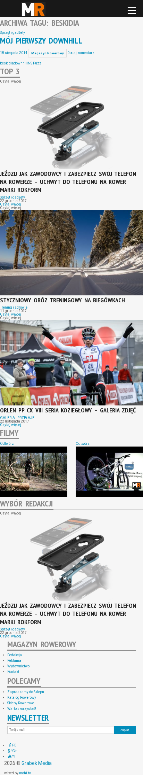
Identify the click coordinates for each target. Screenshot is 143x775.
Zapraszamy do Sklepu (25, 692)
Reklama (14, 660)
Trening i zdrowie (13, 307)
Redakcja (14, 655)
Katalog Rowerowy (21, 697)
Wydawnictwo (18, 666)
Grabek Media (37, 763)
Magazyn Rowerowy (33, 9)
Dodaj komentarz (80, 53)
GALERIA (7, 418)
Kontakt (13, 672)
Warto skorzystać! (21, 709)
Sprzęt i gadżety (12, 32)
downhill (21, 63)
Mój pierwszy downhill (41, 40)
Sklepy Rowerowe (20, 703)
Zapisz (124, 730)
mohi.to (25, 773)
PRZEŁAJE (25, 418)
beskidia (7, 63)
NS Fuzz (34, 63)
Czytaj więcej (10, 204)
